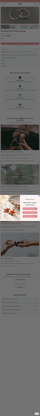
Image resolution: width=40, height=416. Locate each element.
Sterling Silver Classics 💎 (30, 212)
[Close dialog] (39, 196)
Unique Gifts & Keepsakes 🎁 (30, 216)
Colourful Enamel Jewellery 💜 (30, 208)
